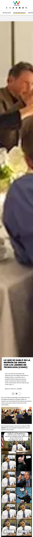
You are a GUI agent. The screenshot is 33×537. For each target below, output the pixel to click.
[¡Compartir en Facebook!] (13, 393)
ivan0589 (19, 388)
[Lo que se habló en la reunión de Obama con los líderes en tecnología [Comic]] (16, 195)
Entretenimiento (19, 13)
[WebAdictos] (16, 3)
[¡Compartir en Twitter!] (16, 393)
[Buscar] (26, 7)
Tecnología (6, 13)
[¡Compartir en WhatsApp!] (20, 393)
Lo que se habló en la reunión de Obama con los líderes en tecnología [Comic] (17, 363)
